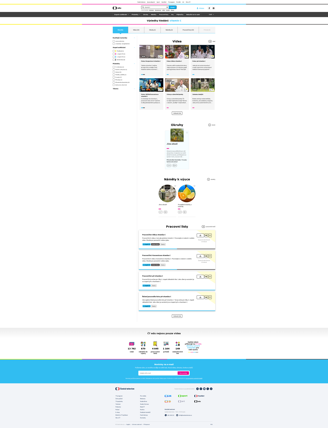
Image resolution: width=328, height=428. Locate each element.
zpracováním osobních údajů (194, 378)
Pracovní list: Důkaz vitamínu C (154, 235)
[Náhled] (206, 235)
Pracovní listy (163, 14)
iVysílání (164, 2)
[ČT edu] (117, 8)
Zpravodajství (151, 2)
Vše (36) (120, 30)
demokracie (158, 10)
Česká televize (141, 2)
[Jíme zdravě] (177, 150)
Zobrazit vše (177, 113)
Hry (172, 14)
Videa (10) (136, 30)
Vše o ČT (188, 2)
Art (183, 2)
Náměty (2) (169, 30)
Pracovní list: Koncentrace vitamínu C (156, 255)
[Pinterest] (213, 8)
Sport (158, 2)
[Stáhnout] (200, 235)
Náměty (153, 14)
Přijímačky (179, 14)
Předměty (135, 14)
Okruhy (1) (152, 30)
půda (163, 10)
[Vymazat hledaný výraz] (167, 7)
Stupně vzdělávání (120, 14)
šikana (172, 10)
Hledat (172, 7)
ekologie (151, 10)
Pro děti (178, 2)
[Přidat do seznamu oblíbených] (161, 47)
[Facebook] (209, 8)
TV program (171, 2)
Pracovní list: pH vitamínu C (152, 276)
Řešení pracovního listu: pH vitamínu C (156, 296)
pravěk (168, 10)
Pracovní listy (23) (188, 30)
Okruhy (145, 14)
